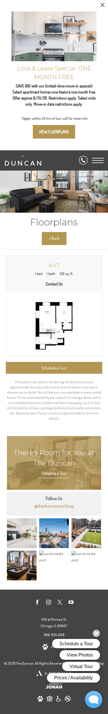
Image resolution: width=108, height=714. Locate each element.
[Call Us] (83, 160)
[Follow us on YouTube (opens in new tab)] (71, 603)
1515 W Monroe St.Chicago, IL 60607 (54, 622)
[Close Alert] (102, 6)
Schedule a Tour (54, 473)
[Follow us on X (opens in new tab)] (59, 603)
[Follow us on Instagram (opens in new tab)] (48, 603)
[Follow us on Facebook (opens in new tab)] (37, 603)
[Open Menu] (98, 160)
